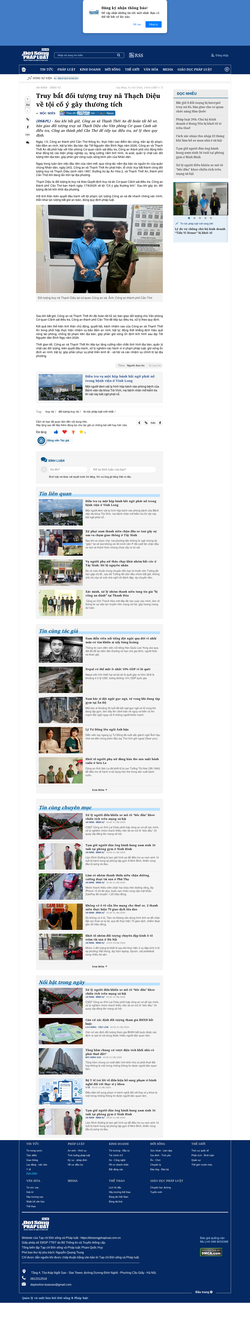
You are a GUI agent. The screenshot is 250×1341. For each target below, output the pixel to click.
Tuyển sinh (156, 1192)
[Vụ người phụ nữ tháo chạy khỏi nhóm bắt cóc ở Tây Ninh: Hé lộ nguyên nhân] (61, 573)
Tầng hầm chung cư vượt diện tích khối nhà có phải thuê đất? (119, 1052)
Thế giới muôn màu (201, 1164)
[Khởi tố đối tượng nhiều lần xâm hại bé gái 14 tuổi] (200, 198)
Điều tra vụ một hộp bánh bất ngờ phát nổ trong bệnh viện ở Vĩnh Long (120, 378)
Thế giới (132, 69)
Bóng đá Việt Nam (118, 1196)
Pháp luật (66, 69)
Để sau (137, 24)
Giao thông (32, 1160)
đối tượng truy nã (69, 411)
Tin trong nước (34, 1150)
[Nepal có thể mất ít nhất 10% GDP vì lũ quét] (61, 680)
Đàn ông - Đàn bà (159, 1169)
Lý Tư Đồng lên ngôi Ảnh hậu (106, 729)
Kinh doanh (90, 69)
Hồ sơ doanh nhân (118, 1164)
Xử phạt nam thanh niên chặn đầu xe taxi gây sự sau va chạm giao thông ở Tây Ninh (121, 533)
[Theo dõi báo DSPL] (87, 113)
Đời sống (113, 69)
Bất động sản (116, 1169)
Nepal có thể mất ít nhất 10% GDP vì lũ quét (117, 669)
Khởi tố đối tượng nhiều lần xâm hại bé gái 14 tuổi (199, 231)
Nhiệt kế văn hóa (35, 1201)
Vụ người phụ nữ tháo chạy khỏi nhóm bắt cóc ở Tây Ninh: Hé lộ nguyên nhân (120, 563)
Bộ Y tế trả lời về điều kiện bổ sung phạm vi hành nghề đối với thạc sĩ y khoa (120, 1082)
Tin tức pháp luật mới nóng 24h (197, 223)
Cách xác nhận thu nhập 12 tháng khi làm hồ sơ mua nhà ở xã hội (200, 138)
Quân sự (196, 1160)
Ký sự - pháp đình (77, 1160)
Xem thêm (98, 790)
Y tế (28, 1169)
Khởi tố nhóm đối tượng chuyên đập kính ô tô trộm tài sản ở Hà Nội (119, 937)
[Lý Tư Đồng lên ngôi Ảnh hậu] (61, 740)
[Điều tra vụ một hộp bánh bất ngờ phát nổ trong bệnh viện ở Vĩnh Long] (61, 387)
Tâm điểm (31, 1155)
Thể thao (31, 1206)
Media (168, 69)
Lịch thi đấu (115, 1187)
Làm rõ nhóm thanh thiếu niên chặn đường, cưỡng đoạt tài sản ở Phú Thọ (117, 877)
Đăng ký (153, 24)
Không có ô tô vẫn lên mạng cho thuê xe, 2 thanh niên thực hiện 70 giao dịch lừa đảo (121, 907)
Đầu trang (202, 1292)
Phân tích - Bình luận (202, 1155)
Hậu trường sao (34, 1196)
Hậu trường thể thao (119, 1192)
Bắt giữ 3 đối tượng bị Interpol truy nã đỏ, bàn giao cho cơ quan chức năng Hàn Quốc (199, 107)
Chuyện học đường (160, 1187)
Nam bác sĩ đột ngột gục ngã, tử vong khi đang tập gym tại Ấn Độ (122, 701)
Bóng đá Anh (115, 1201)
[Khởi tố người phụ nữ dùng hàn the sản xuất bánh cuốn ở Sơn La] (61, 770)
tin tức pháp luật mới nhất (98, 411)
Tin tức (46, 69)
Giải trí (29, 1192)
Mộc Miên (47, 113)
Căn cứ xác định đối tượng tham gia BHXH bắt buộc (119, 1022)
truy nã (50, 411)
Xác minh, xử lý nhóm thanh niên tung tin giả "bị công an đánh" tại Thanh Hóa (121, 593)
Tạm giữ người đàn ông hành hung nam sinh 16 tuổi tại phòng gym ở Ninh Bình (120, 847)
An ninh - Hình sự (77, 1150)
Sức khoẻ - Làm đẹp (161, 1150)
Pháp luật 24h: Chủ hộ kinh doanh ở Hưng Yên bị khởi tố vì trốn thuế (198, 124)
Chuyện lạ (155, 1164)
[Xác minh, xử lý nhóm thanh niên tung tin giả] (61, 603)
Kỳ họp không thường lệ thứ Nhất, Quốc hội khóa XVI (209, 78)
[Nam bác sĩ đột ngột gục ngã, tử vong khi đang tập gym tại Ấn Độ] (61, 710)
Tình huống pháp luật (79, 1155)
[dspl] (23, 69)
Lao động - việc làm (36, 1164)
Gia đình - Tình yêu (160, 1155)
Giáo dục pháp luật (195, 69)
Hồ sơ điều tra (75, 1164)
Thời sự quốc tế (200, 1150)
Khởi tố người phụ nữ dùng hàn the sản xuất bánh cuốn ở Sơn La (122, 761)
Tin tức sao (32, 1187)
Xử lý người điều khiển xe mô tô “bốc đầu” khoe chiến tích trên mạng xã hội (120, 817)
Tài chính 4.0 (116, 1155)
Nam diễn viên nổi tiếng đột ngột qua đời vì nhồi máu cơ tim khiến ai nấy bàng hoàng (120, 640)
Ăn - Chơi (155, 1160)
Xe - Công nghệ (117, 1160)
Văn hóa (151, 69)
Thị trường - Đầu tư (119, 1150)
